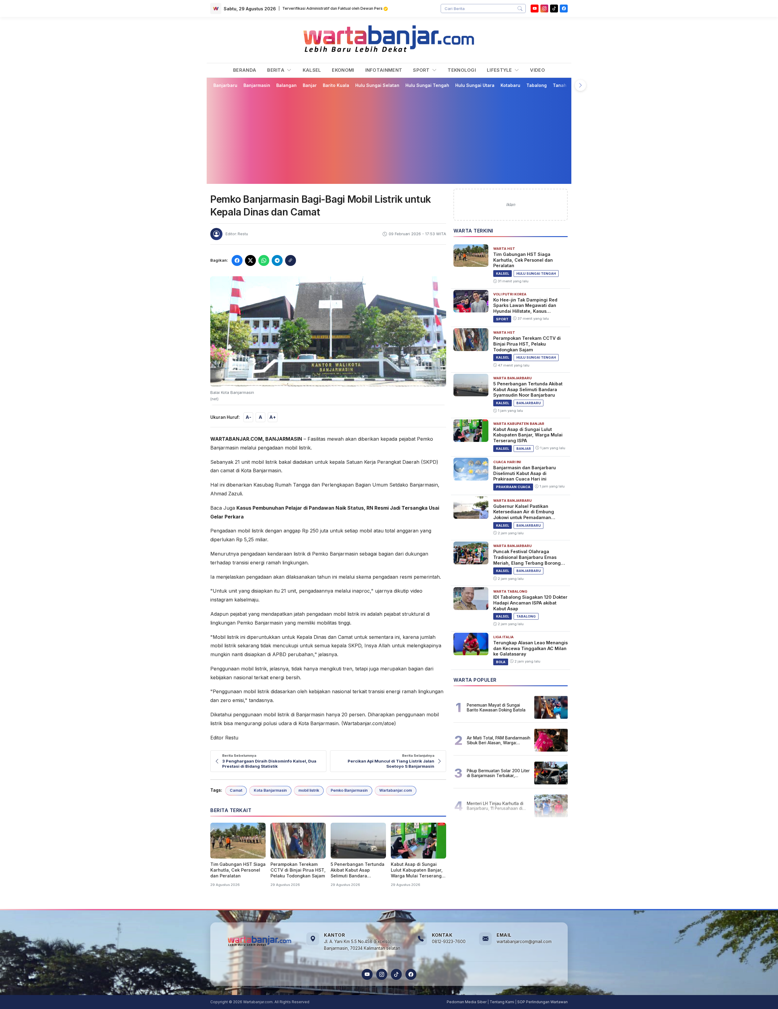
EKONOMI (343, 70)
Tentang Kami (502, 1002)
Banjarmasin (256, 85)
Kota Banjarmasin (270, 790)
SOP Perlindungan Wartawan (542, 1002)
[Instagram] (544, 8)
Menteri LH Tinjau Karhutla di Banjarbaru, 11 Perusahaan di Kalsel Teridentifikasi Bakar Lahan (495, 806)
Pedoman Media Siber (467, 1002)
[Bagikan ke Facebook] (237, 260)
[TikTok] (396, 974)
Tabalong (536, 85)
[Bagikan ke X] (250, 260)
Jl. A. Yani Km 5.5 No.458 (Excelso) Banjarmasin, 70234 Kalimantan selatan (362, 945)
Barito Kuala (336, 85)
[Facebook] (564, 8)
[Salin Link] (290, 260)
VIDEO (537, 70)
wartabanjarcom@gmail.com (524, 941)
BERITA (276, 70)
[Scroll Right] (580, 85)
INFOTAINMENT (383, 70)
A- (248, 417)
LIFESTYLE (500, 70)
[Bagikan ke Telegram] (277, 260)
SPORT (422, 70)
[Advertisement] (392, 135)
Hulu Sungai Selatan (377, 85)
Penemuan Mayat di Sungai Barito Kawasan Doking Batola (496, 707)
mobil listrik (308, 790)
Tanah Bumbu (567, 85)
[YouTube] (535, 8)
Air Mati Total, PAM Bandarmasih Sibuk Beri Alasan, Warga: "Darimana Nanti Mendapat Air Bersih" (498, 740)
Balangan (286, 85)
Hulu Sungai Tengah (427, 85)
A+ (272, 417)
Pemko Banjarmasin (349, 790)
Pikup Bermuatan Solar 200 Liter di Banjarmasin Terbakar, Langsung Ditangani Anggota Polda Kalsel (498, 773)
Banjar (310, 85)
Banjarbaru (225, 85)
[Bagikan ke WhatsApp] (263, 260)
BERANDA (244, 70)
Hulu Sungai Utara (474, 85)
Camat (236, 790)
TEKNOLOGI (462, 70)
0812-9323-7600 (449, 941)
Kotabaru (510, 85)
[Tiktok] (554, 8)
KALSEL (312, 70)
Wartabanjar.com (395, 790)
